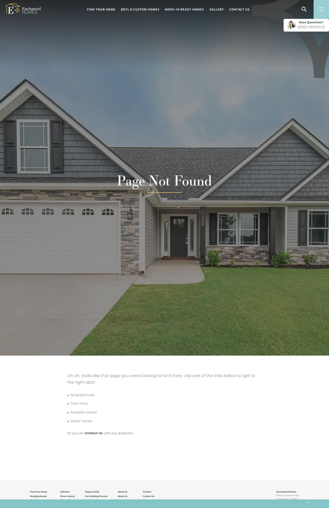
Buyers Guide (92, 492)
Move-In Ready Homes (184, 9)
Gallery (216, 9)
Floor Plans (79, 404)
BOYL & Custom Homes (140, 9)
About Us (122, 492)
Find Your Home (101, 9)
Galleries (65, 492)
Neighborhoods (83, 395)
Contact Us (239, 9)
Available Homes (84, 412)
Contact (147, 492)
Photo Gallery (67, 496)
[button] (304, 9)
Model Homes (81, 421)
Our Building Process (96, 496)
